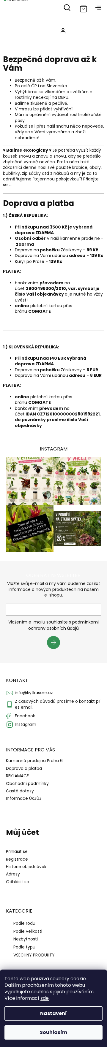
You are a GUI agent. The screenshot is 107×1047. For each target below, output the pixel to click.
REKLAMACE (17, 776)
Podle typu (24, 947)
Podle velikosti (27, 931)
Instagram (25, 724)
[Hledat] (67, 7)
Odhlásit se (17, 882)
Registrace (17, 859)
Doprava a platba (24, 768)
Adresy (13, 874)
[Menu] (98, 7)
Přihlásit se (55, 643)
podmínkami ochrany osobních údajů (63, 625)
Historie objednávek (26, 867)
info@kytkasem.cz (34, 693)
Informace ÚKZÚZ (24, 798)
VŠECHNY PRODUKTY (34, 955)
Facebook (25, 716)
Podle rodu (24, 923)
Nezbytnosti (25, 939)
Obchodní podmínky (27, 783)
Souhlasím (53, 1032)
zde (44, 998)
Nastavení (53, 1013)
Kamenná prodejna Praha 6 (34, 761)
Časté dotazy (20, 791)
